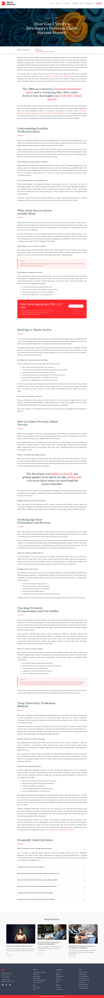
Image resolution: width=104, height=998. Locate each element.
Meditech (58, 974)
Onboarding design (83, 984)
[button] (59, 3)
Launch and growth (83, 988)
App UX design (36, 976)
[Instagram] (6, 985)
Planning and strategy (84, 980)
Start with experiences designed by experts (59, 830)
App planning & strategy (39, 972)
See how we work (76, 306)
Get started (76, 310)
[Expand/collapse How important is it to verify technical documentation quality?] (85, 900)
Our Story (58, 987)
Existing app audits (37, 982)
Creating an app (83, 972)
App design (35, 974)
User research (82, 982)
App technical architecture (39, 980)
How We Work (59, 989)
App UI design (36, 978)
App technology (82, 978)
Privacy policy (36, 987)
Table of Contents (23, 50)
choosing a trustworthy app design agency (59, 76)
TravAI (57, 972)
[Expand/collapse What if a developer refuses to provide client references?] (85, 849)
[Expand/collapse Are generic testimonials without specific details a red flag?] (85, 893)
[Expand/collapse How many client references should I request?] (85, 867)
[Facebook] (10, 985)
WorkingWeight (59, 976)
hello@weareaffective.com (8, 981)
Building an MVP (83, 974)
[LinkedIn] (3, 985)
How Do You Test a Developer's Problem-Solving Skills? (49, 943)
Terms (34, 989)
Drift (57, 982)
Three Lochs (59, 980)
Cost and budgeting (83, 976)
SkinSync (58, 978)
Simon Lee (10, 955)
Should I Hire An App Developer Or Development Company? (82, 947)
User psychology (83, 986)
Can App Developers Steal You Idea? (19, 946)
